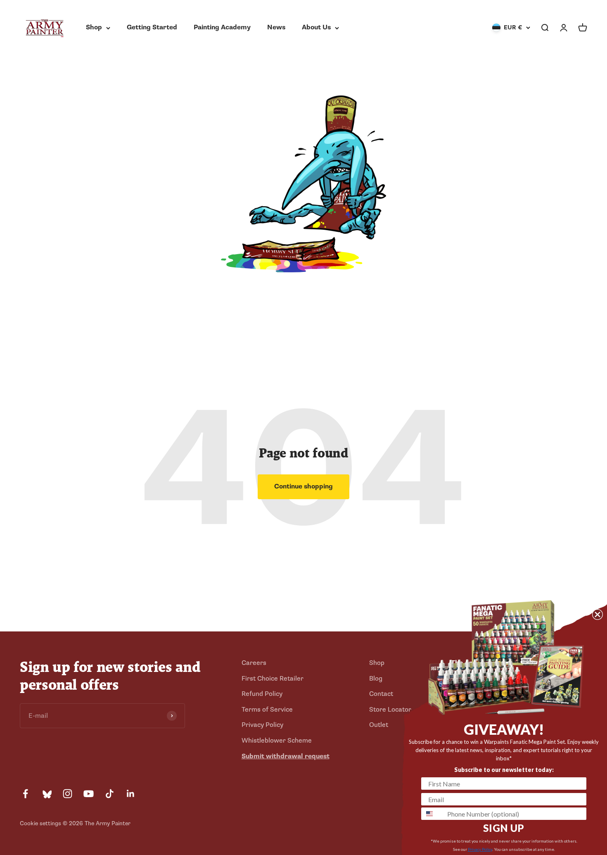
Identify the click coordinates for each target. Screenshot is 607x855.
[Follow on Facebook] (25, 793)
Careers (254, 663)
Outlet (378, 725)
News (276, 27)
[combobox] (432, 813)
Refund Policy (262, 694)
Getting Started (152, 27)
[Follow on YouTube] (88, 793)
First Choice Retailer (273, 678)
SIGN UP (503, 828)
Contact (381, 694)
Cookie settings (40, 823)
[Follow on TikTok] (109, 793)
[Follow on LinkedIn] (130, 793)
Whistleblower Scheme (277, 740)
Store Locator (390, 709)
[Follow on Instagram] (67, 793)
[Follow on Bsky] (46, 793)
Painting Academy (222, 27)
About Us (316, 27)
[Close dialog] (597, 614)
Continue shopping (303, 486)
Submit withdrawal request (286, 756)
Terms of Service (267, 709)
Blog (375, 678)
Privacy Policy (262, 725)
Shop (94, 27)
